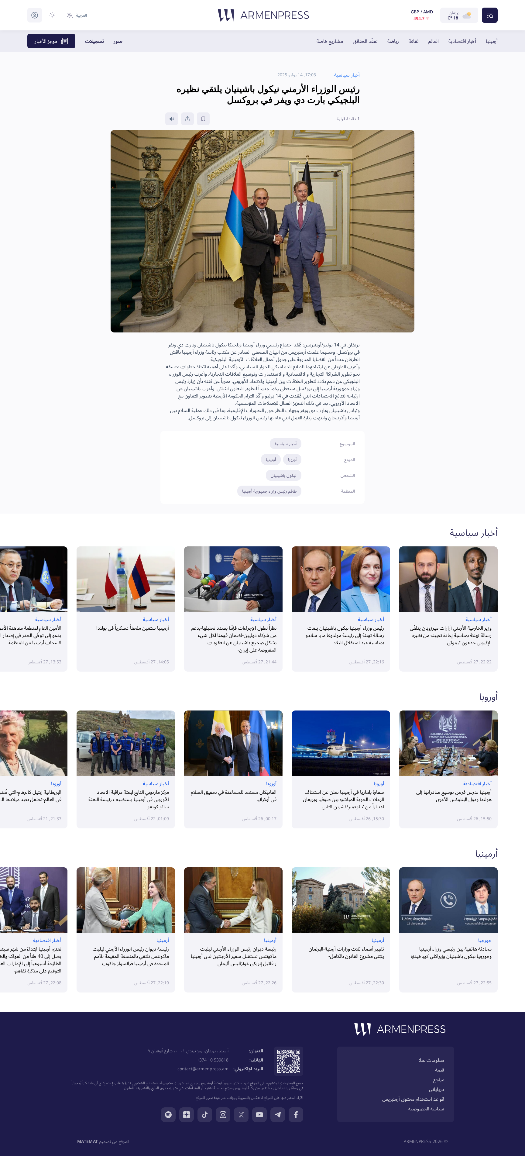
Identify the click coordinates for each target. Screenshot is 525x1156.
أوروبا (292, 459)
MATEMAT (87, 1141)
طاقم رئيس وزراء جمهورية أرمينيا (269, 491)
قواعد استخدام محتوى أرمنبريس (413, 1099)
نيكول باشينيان (284, 475)
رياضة (393, 41)
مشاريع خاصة (330, 41)
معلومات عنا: (431, 1060)
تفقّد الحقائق (365, 41)
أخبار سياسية (286, 443)
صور (118, 41)
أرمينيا (492, 41)
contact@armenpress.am (202, 1069)
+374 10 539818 (212, 1060)
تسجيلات (94, 41)
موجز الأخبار (46, 41)
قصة (439, 1069)
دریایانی (436, 1089)
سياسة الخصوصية (426, 1108)
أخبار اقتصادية (462, 41)
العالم (433, 41)
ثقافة (414, 41)
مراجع (438, 1079)
